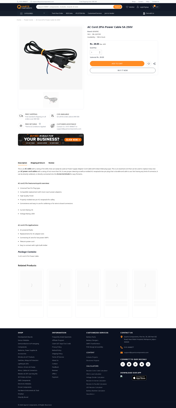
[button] (155, 7)
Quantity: (93, 48)
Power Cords (28, 20)
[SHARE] (153, 64)
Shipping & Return (38, 163)
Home (19, 20)
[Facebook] (122, 364)
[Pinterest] (135, 364)
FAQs (147, 1)
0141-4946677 (23, 1)
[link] (31, 302)
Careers (140, 1)
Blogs (134, 1)
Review (51, 163)
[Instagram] (129, 364)
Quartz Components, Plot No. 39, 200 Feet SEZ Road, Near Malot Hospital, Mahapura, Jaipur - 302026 (140, 339)
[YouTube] (141, 364)
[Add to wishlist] (148, 63)
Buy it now (123, 70)
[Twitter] (148, 364)
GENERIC (95, 31)
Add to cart (117, 63)
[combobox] (74, 7)
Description (22, 163)
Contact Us (155, 1)
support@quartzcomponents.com (136, 352)
